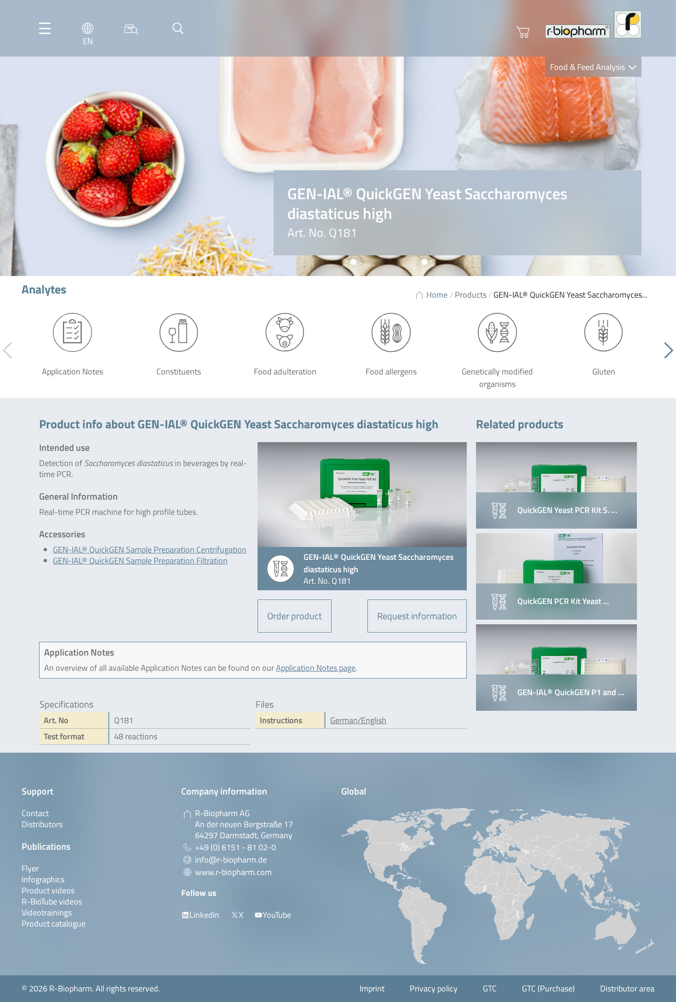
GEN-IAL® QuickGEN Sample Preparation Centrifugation (149, 549)
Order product (294, 616)
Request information (417, 616)
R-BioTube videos (52, 901)
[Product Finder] (131, 28)
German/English (358, 720)
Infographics (43, 879)
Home (436, 294)
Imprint (372, 988)
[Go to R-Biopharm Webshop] (523, 32)
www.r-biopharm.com (233, 872)
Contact (35, 813)
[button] (665, 350)
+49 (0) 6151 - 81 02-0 (235, 847)
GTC (490, 988)
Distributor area (627, 988)
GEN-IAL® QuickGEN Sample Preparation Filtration (140, 560)
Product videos (48, 890)
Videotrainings (47, 912)
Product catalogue (54, 923)
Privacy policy (434, 988)
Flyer (30, 868)
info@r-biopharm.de (231, 859)
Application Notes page (315, 668)
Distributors (42, 824)
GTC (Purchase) (548, 988)
